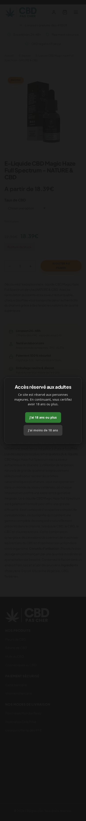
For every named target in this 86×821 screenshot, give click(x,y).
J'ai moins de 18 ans (43, 430)
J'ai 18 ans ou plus (43, 417)
